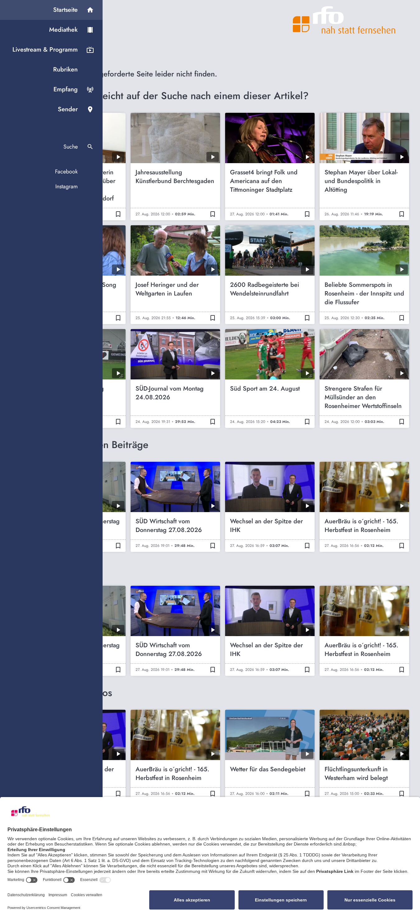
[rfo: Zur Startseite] (344, 20)
